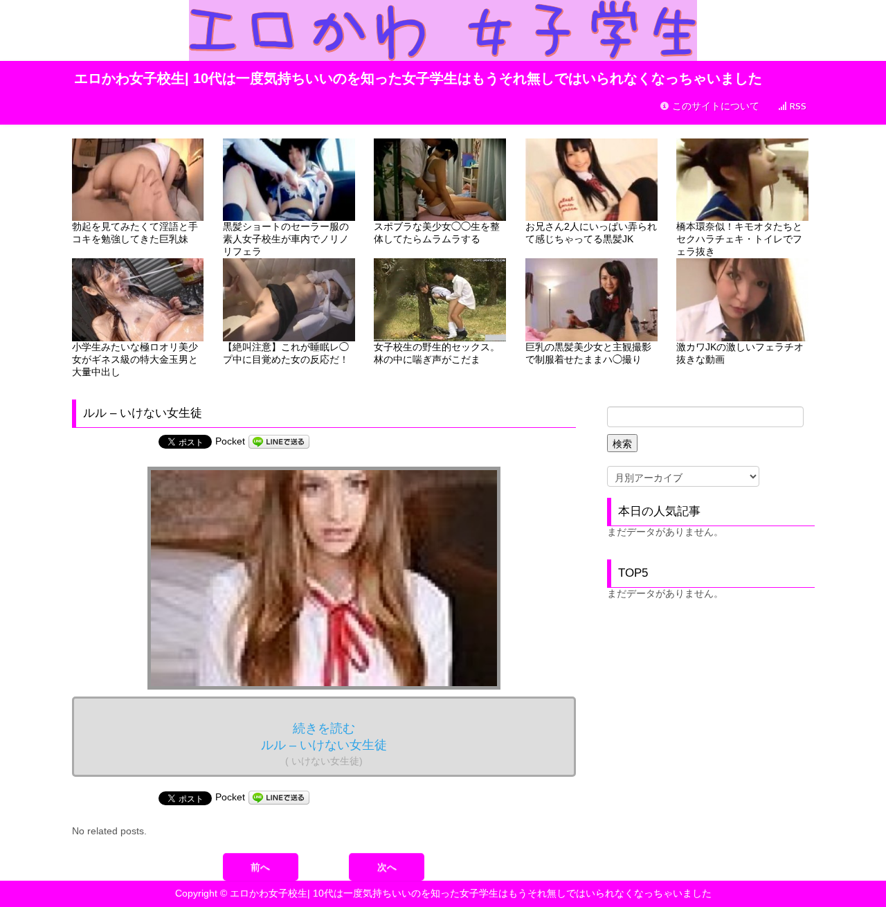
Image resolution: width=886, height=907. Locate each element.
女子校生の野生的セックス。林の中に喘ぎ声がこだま (437, 353)
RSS (796, 106)
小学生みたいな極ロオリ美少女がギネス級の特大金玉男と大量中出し (135, 359)
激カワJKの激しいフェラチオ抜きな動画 (740, 353)
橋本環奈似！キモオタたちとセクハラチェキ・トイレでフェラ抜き (739, 239)
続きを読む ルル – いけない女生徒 (324, 743)
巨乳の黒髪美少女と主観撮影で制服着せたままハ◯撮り (588, 353)
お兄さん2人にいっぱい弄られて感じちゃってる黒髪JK (591, 232)
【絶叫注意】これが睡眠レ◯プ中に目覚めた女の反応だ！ (286, 353)
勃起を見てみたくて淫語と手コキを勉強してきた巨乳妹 (135, 232)
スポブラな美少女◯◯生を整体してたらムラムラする (437, 232)
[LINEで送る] (278, 441)
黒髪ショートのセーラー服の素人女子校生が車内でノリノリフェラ (286, 239)
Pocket (230, 441)
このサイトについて (714, 106)
